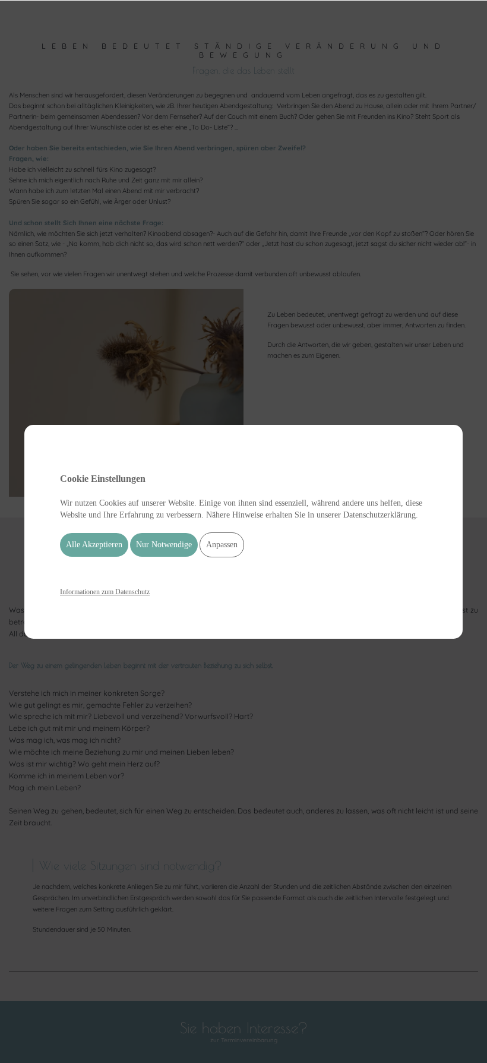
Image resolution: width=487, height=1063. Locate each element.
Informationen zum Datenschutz (105, 592)
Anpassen (222, 544)
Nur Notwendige (164, 544)
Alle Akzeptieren (94, 544)
